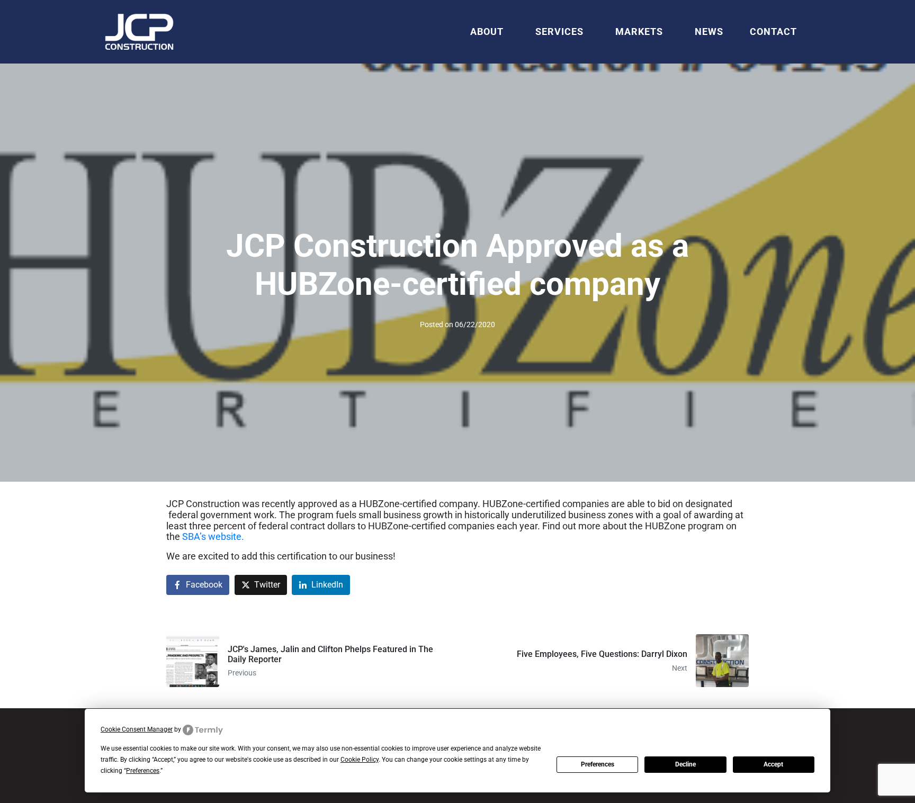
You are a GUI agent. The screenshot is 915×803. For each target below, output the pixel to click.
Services (559, 31)
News (709, 31)
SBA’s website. (213, 536)
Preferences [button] (142, 770)
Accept (773, 764)
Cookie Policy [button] (359, 759)
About (487, 31)
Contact (773, 31)
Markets (639, 31)
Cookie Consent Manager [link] (137, 729)
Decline (685, 764)
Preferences (597, 764)
